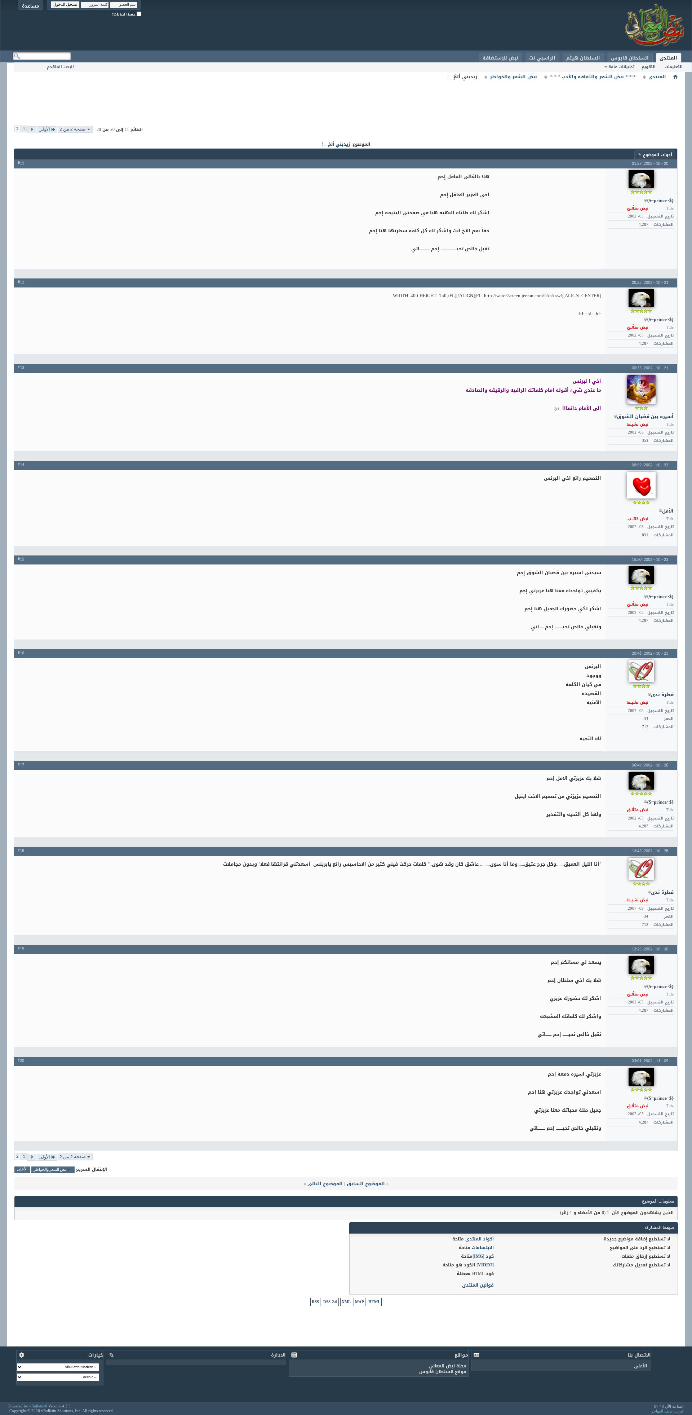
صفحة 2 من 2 (72, 129)
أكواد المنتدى (479, 1239)
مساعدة (30, 6)
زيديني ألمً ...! (336, 144)
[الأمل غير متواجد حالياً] (641, 485)
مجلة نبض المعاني (447, 1366)
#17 (21, 765)
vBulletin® (38, 1406)
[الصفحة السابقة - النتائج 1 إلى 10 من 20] (31, 129)
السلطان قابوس (630, 57)
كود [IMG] (483, 1256)
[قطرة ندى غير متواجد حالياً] (641, 671)
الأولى (44, 129)
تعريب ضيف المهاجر (667, 1411)
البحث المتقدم (60, 67)
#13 (21, 368)
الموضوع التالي (325, 1183)
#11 (21, 163)
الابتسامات (483, 1248)
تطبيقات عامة (621, 67)
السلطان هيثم (583, 57)
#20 (21, 1061)
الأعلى (22, 1170)
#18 (21, 851)
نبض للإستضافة (500, 57)
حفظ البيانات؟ (124, 14)
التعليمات (674, 67)
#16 (21, 653)
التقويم (649, 67)
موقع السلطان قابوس (442, 1372)
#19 (21, 949)
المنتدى (668, 57)
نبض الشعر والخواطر (513, 77)
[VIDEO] (485, 1265)
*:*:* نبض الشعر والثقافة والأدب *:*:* (593, 77)
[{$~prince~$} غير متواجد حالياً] (641, 179)
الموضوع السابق (366, 1183)
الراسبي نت (542, 57)
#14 (21, 465)
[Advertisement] (346, 97)
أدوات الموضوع (657, 155)
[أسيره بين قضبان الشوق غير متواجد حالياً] (641, 389)
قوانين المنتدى (478, 1285)
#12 (21, 282)
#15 (21, 559)
